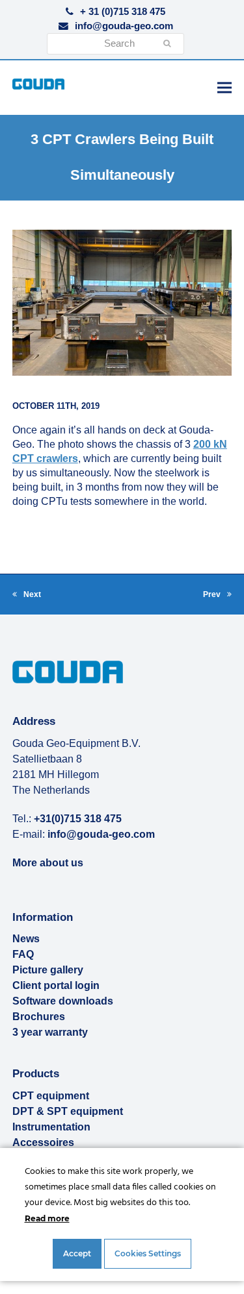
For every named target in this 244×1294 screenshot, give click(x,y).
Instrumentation (51, 1126)
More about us (47, 862)
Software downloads (62, 1001)
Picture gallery (47, 969)
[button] (224, 87)
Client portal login (56, 985)
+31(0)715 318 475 (78, 818)
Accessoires (43, 1142)
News (26, 938)
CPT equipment (50, 1095)
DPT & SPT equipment (67, 1111)
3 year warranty (50, 1032)
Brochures (38, 1016)
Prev (217, 596)
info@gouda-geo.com (124, 26)
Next (26, 596)
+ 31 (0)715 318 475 (122, 11)
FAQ (23, 954)
